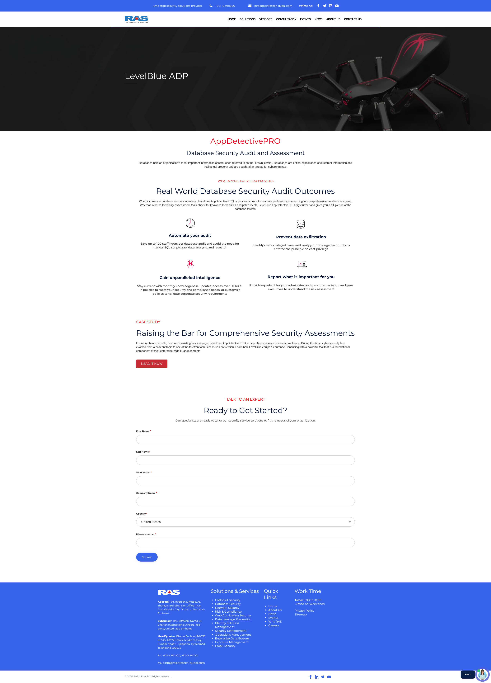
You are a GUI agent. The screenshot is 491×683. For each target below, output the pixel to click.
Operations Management (233, 634)
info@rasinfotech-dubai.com (184, 663)
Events (305, 19)
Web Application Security (233, 615)
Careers (273, 625)
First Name (143, 431)
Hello (468, 674)
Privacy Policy (304, 610)
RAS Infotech (141, 676)
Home (232, 19)
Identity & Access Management (227, 625)
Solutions (247, 19)
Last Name (143, 451)
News (318, 19)
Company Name (146, 493)
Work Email (144, 472)
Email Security (225, 646)
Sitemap (301, 614)
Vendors (265, 19)
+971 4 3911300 (171, 655)
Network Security (227, 608)
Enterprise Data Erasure (232, 638)
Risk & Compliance (228, 611)
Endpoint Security (227, 600)
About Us (333, 19)
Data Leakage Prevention (233, 619)
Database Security (228, 604)
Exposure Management (232, 642)
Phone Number (146, 534)
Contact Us (353, 19)
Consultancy (286, 19)
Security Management (231, 631)
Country (141, 513)
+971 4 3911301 (190, 655)
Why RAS (275, 621)
